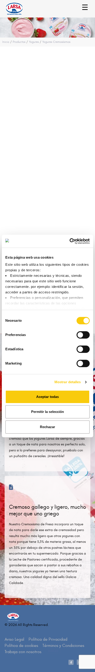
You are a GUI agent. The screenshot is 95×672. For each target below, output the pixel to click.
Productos (19, 42)
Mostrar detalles (67, 382)
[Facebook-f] (71, 662)
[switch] (78, 332)
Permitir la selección (47, 412)
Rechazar (47, 427)
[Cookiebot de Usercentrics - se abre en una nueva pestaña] (69, 241)
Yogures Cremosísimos (56, 42)
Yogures (34, 42)
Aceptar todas (47, 397)
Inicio (5, 42)
